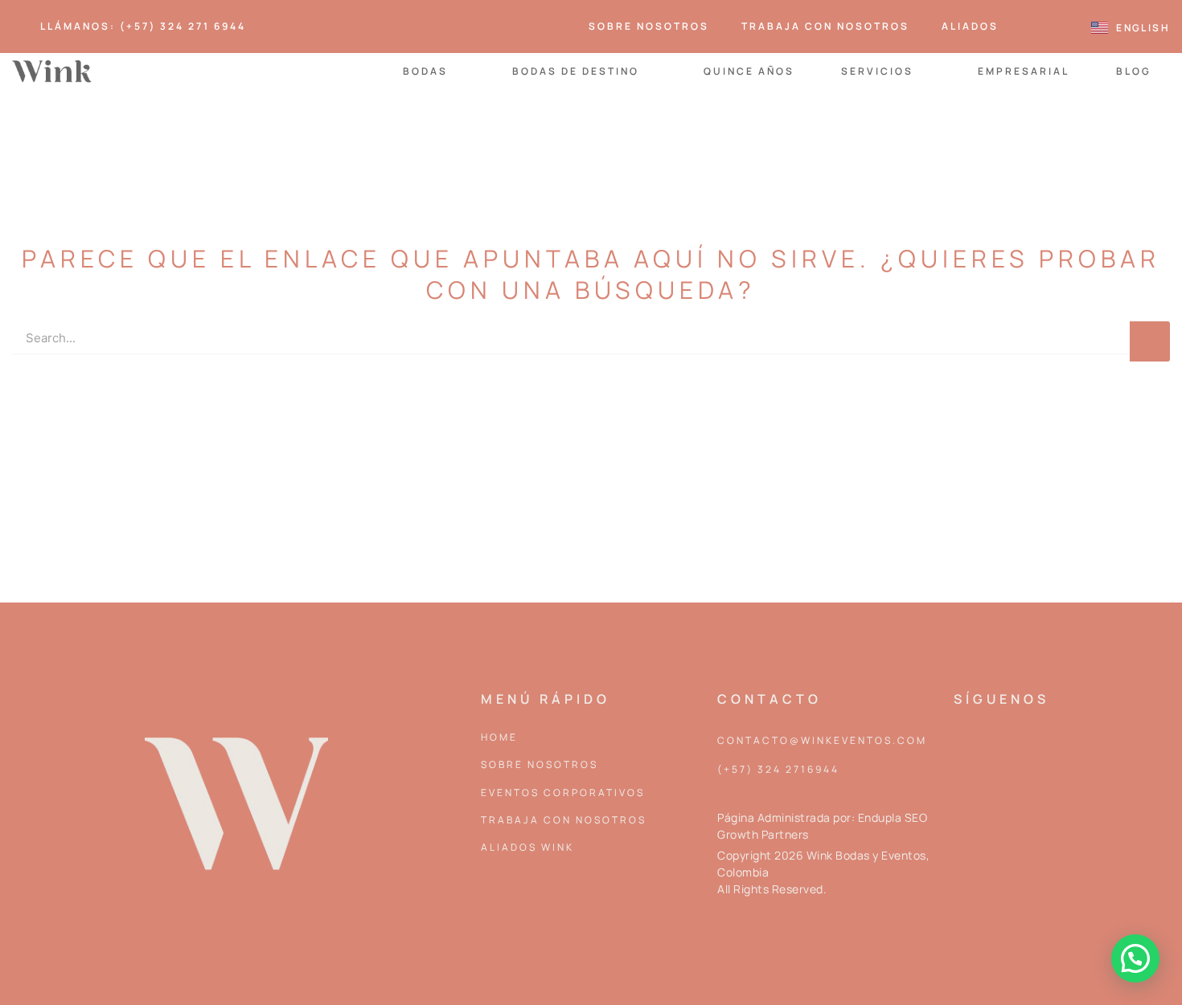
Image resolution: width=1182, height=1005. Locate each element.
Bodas (425, 71)
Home (499, 737)
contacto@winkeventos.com (822, 740)
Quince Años (749, 71)
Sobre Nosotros (649, 26)
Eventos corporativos (563, 792)
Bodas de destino (575, 71)
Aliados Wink (527, 847)
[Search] (1150, 341)
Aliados (970, 26)
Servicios (877, 71)
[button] (1135, 958)
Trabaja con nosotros (825, 26)
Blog (1133, 71)
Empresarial (1023, 71)
